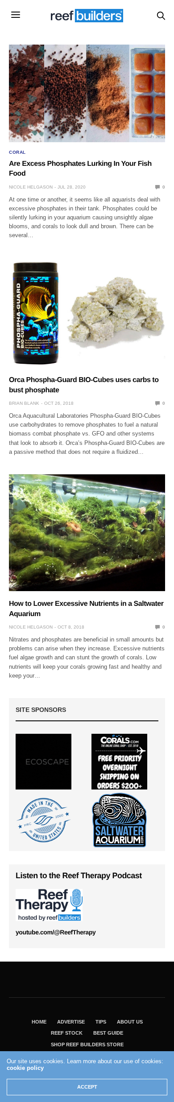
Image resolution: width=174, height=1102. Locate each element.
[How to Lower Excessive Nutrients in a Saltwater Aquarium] (87, 533)
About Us (130, 1021)
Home (39, 1021)
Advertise (71, 1021)
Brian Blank (24, 403)
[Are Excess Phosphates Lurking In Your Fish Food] (87, 93)
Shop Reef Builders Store (87, 1044)
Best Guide (108, 1033)
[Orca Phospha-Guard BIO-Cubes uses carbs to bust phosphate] (87, 312)
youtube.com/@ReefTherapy (55, 932)
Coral (17, 152)
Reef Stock (67, 1033)
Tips (100, 1021)
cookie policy (25, 1068)
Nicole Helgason (31, 187)
